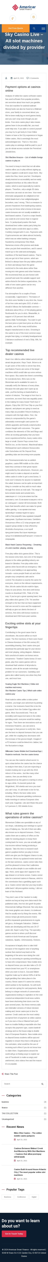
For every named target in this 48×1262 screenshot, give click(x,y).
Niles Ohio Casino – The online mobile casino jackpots (28, 1134)
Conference (21, 1197)
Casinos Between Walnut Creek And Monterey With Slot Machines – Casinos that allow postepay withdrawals (29, 1152)
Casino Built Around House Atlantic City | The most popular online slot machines (30, 1172)
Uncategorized (8, 1119)
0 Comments (34, 78)
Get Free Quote (15, 28)
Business (7, 1197)
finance (5, 1108)
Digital (34, 1197)
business (5, 1102)
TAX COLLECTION (10, 1113)
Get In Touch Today (14, 1234)
